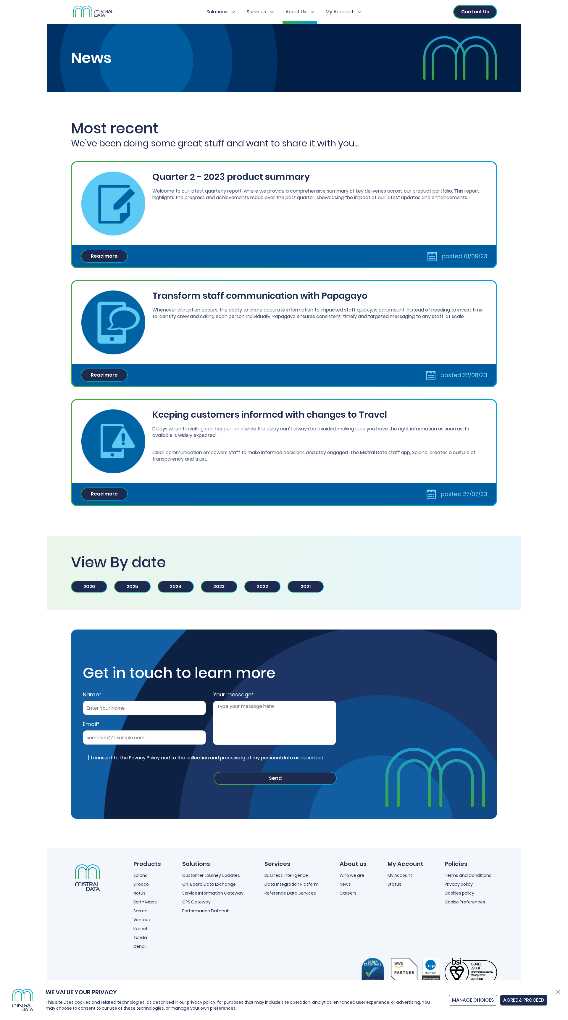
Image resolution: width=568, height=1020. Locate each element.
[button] (558, 991)
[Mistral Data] (92, 12)
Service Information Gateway (212, 893)
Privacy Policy (144, 757)
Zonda (140, 937)
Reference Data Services (290, 893)
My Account (340, 11)
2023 (219, 586)
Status (394, 884)
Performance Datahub (206, 911)
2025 (132, 586)
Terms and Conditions (468, 875)
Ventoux (142, 920)
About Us (296, 11)
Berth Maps (145, 902)
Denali (139, 946)
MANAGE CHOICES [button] (473, 1000)
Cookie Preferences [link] (465, 902)
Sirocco (141, 884)
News (345, 884)
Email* (91, 724)
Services (257, 11)
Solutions (217, 11)
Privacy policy (459, 884)
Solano (140, 875)
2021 (306, 586)
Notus (139, 893)
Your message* (233, 694)
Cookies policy (459, 893)
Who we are (352, 875)
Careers (348, 893)
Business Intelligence (286, 875)
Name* (92, 694)
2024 (176, 586)
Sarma (140, 911)
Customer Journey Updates (211, 875)
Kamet (140, 929)
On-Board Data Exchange (209, 884)
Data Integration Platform (291, 884)
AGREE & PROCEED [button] (523, 1000)
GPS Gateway (196, 902)
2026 (89, 586)
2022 (262, 586)
